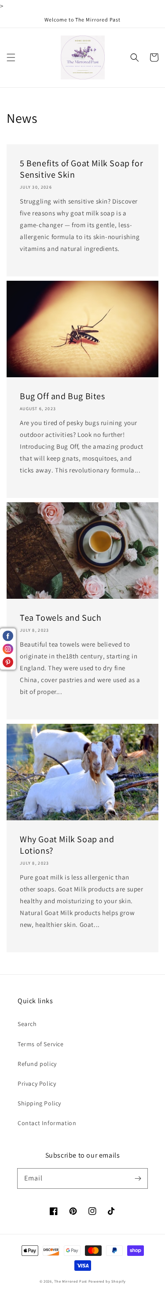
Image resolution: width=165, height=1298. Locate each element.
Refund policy (37, 1064)
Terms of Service (41, 1044)
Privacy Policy (37, 1083)
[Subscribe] (137, 1178)
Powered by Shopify (107, 1281)
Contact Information (47, 1123)
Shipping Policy (39, 1103)
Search (27, 1024)
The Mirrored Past (70, 1281)
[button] (11, 57)
